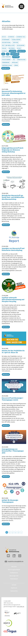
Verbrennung (6, 62)
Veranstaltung (21, 59)
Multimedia (12, 48)
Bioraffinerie (5, 39)
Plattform (16, 56)
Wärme (16, 65)
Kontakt (14, 585)
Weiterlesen (6, 124)
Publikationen (14, 572)
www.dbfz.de (20, 606)
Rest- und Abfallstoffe (8, 45)
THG (14, 59)
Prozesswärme (6, 59)
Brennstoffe (21, 51)
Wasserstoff (5, 68)
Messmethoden (6, 42)
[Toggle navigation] (21, 6)
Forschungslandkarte (14, 569)
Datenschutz (14, 591)
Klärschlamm (15, 54)
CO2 (8, 54)
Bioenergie (11, 36)
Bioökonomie (20, 45)
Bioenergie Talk (21, 36)
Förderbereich (14, 579)
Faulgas (4, 48)
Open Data (15, 42)
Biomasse (4, 51)
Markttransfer (6, 56)
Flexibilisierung (16, 39)
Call (3, 54)
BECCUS (4, 36)
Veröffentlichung (7, 65)
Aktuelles (14, 566)
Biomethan (13, 51)
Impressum (14, 588)
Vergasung (15, 62)
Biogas (19, 48)
